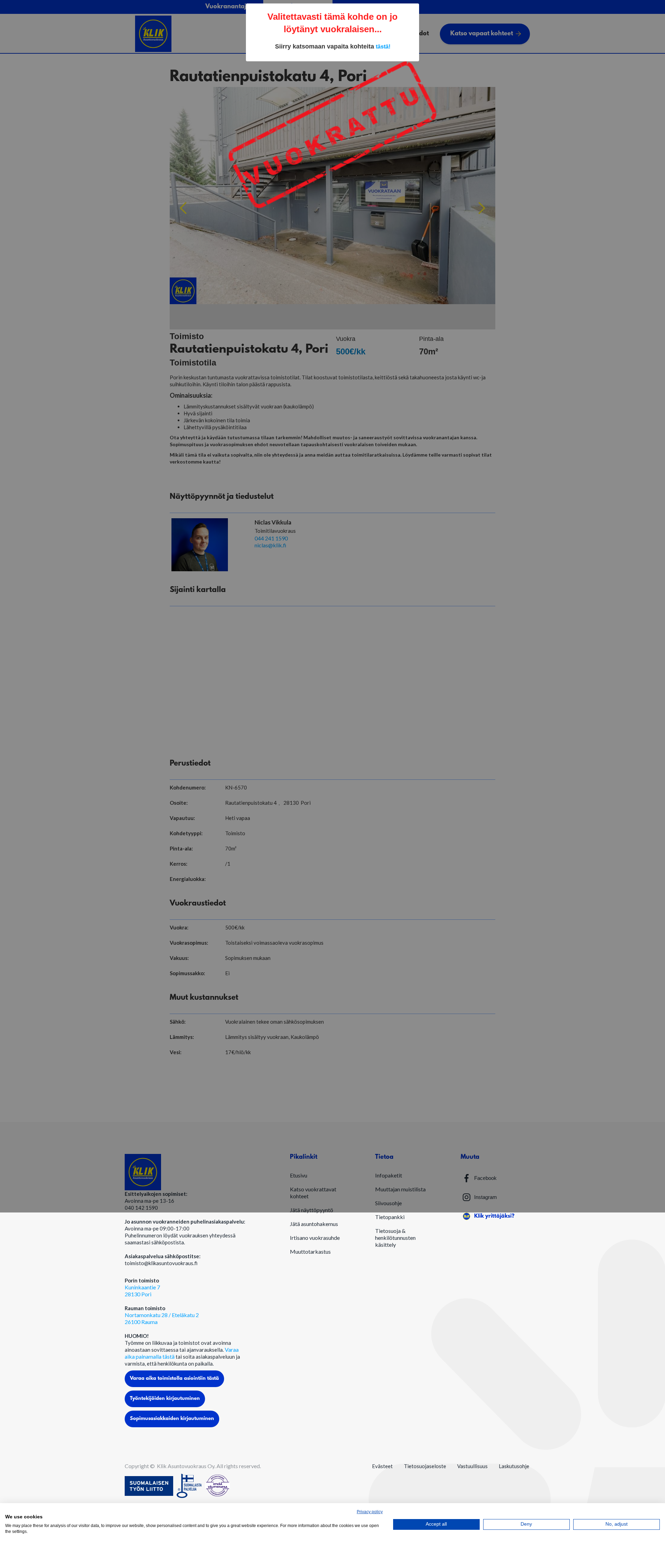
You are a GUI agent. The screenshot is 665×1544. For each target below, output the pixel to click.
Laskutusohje (514, 1466)
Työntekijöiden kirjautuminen (165, 1399)
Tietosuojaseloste (425, 1466)
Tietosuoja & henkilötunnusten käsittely (395, 1237)
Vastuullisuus (472, 1466)
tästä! (383, 47)
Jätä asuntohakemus (314, 1223)
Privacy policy (370, 1511)
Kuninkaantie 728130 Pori (142, 1290)
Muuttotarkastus (310, 1251)
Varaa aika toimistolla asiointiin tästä (174, 1379)
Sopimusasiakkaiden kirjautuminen (172, 1419)
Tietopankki (390, 1217)
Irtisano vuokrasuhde (315, 1237)
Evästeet (382, 1466)
